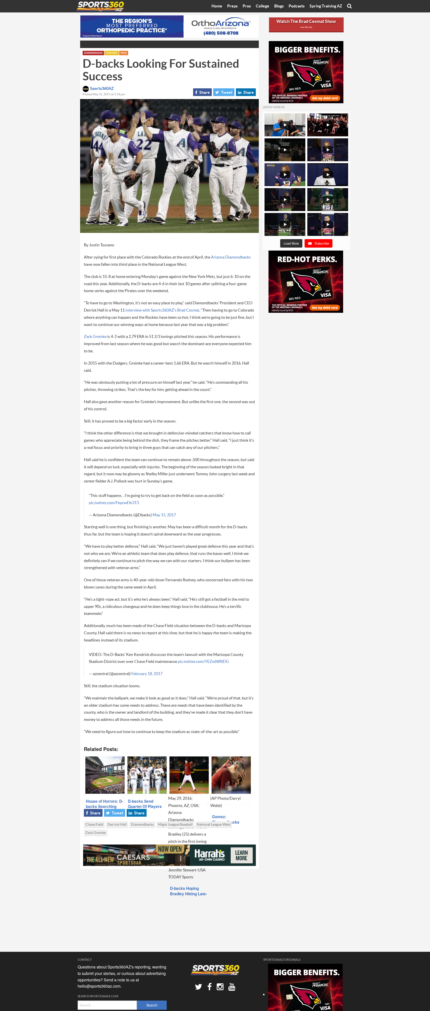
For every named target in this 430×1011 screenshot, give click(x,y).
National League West (213, 824)
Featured (111, 53)
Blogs (279, 6)
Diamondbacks (93, 53)
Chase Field (94, 824)
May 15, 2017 (164, 515)
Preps (232, 6)
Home (217, 6)
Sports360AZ (102, 89)
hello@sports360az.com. (99, 986)
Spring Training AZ (326, 6)
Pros (247, 6)
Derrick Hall (117, 824)
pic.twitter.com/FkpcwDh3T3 (114, 503)
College (262, 6)
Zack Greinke (95, 337)
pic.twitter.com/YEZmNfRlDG (203, 662)
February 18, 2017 (146, 674)
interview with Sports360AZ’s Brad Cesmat (162, 310)
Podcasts (297, 6)
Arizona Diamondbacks (231, 257)
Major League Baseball (175, 824)
